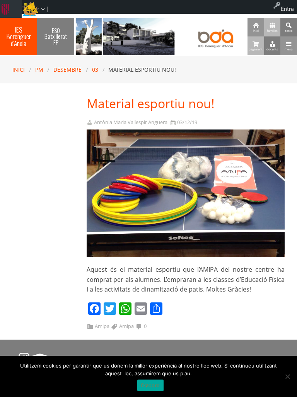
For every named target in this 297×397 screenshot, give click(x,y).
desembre (67, 69)
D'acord (150, 385)
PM (39, 69)
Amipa (102, 326)
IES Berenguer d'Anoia (19, 36)
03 (95, 69)
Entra (287, 8)
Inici (18, 69)
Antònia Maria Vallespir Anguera (130, 122)
